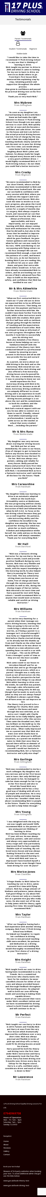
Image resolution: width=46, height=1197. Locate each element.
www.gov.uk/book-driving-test (16, 1185)
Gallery (6, 1151)
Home (6, 1141)
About (5, 1144)
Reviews (7, 1148)
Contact (6, 1154)
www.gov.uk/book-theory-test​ (16, 1180)
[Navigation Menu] (41, 7)
